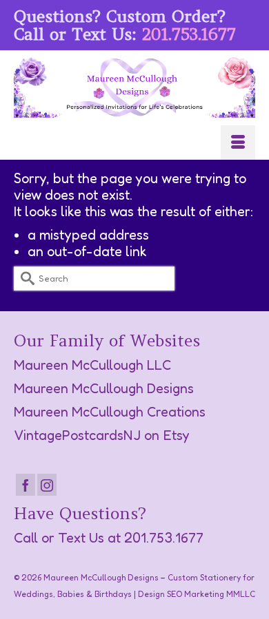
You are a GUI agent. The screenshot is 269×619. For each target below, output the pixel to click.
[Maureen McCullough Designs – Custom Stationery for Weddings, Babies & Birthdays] (134, 87)
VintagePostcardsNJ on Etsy (102, 435)
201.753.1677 (189, 34)
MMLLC (240, 594)
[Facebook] (25, 485)
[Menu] (238, 142)
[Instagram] (47, 485)
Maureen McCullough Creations (110, 411)
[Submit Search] (24, 278)
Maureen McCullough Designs (104, 388)
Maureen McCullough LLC (92, 365)
